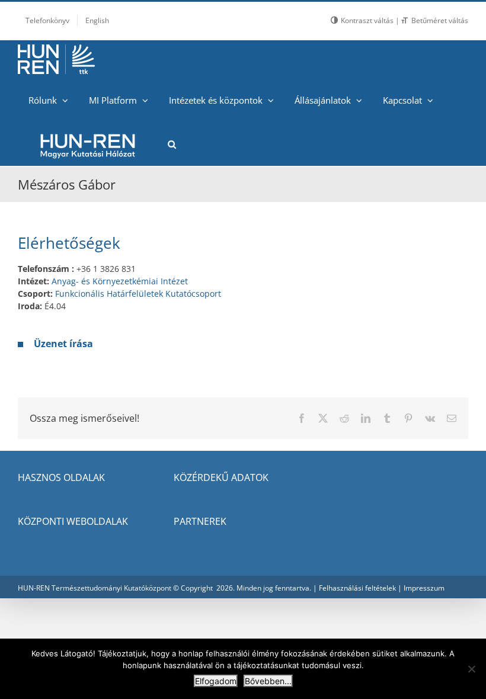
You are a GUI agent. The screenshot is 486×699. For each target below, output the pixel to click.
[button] (171, 144)
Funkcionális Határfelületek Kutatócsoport (138, 293)
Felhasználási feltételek (357, 588)
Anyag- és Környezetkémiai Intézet (120, 281)
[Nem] (471, 669)
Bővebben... (268, 681)
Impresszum (424, 588)
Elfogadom (215, 681)
